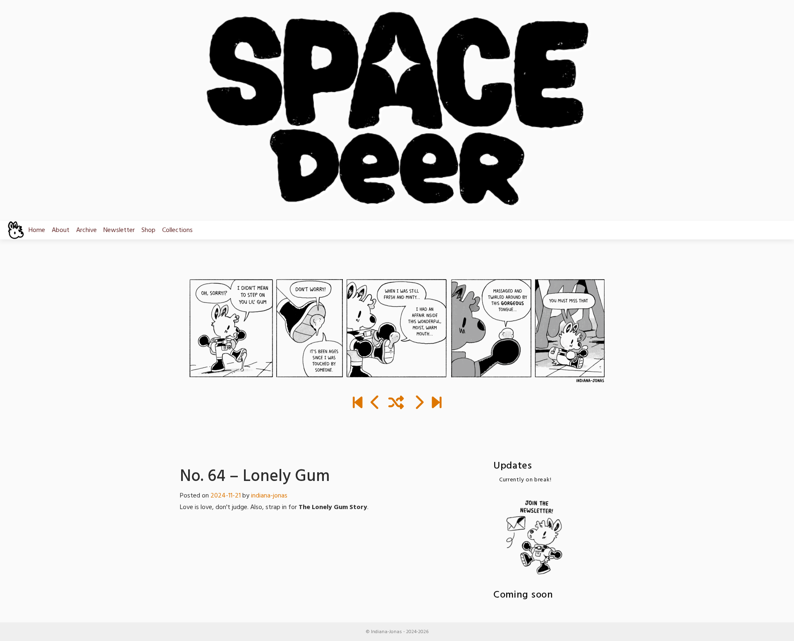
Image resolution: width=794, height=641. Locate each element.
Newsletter (119, 230)
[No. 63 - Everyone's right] (375, 404)
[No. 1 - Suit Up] (357, 404)
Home (37, 230)
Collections (177, 230)
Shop (148, 230)
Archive (86, 230)
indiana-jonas (269, 495)
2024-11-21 (225, 495)
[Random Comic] (396, 404)
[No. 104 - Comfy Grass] (436, 404)
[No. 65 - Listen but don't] (418, 404)
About (60, 230)
